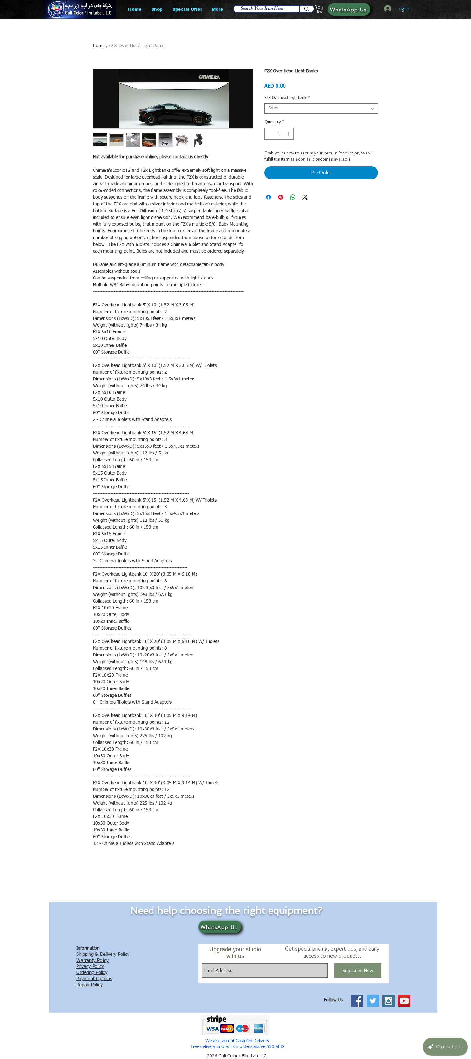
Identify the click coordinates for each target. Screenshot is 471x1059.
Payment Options (94, 978)
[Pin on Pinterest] (281, 197)
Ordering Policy (91, 972)
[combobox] (321, 108)
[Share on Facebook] (268, 197)
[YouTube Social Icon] (404, 1001)
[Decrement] (269, 133)
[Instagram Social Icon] (388, 1001)
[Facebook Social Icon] (357, 1001)
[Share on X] (305, 197)
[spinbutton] (279, 133)
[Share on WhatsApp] (293, 197)
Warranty (85, 960)
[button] (319, 9)
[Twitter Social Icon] (373, 1001)
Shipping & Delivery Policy (102, 954)
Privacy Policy (90, 966)
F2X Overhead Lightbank (287, 98)
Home (99, 45)
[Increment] (289, 133)
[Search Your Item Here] (306, 9)
